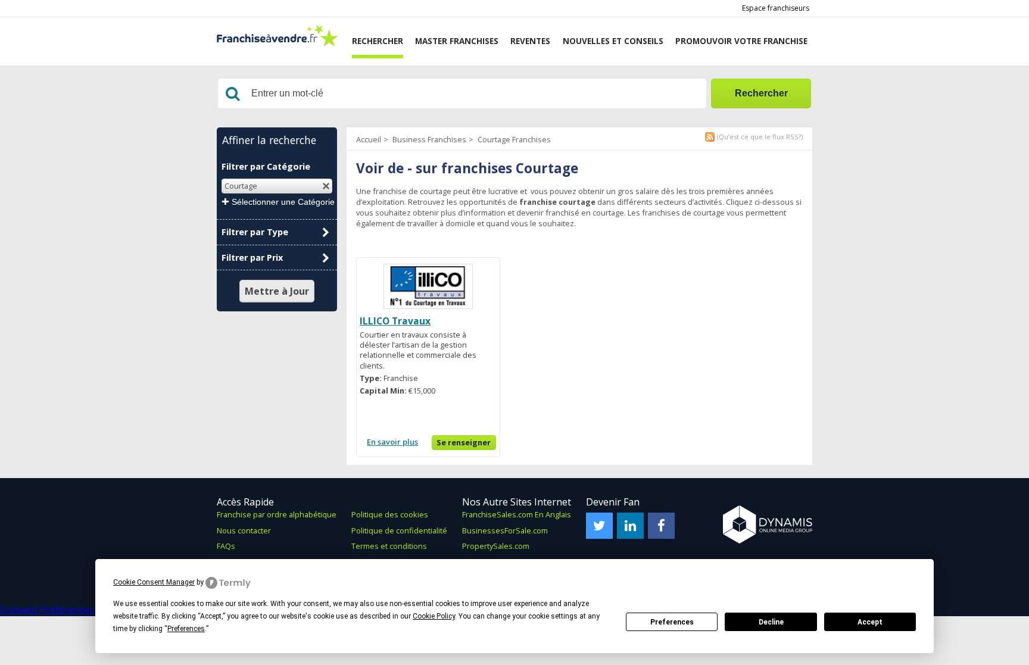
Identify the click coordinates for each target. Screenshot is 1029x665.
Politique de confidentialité (399, 530)
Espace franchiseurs (775, 8)
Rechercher (377, 40)
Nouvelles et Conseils (613, 40)
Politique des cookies (389, 514)
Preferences (672, 622)
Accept (870, 622)
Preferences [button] (186, 629)
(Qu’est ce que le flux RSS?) (760, 136)
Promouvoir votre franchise (741, 40)
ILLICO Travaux (395, 320)
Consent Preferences (47, 609)
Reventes (530, 40)
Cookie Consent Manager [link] (154, 582)
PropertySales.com (495, 546)
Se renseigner (463, 442)
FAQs (226, 546)
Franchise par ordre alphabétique (276, 514)
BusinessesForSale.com (505, 530)
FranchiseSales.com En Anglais (516, 514)
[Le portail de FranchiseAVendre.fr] (277, 43)
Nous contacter (244, 530)
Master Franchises (456, 40)
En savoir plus (392, 441)
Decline (771, 622)
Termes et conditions (389, 546)
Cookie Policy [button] (434, 616)
